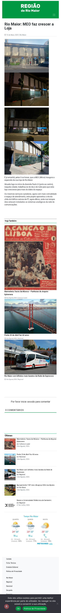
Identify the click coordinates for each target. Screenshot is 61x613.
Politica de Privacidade (14, 571)
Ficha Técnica (11, 563)
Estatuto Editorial (12, 567)
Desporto (9, 590)
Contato (8, 559)
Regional (20, 379)
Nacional (20, 338)
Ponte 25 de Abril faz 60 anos (16, 335)
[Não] (57, 603)
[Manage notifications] (6, 606)
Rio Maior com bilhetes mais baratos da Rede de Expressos (29, 376)
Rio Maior (23, 35)
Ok (18, 608)
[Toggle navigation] (54, 15)
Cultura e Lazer (22, 298)
